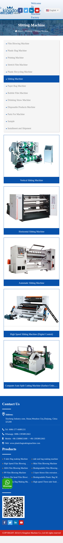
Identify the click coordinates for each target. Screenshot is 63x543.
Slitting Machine (15, 79)
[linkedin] (31, 10)
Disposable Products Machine (21, 107)
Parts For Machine (16, 114)
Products (28, 31)
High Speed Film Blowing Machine (18, 463)
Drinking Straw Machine (19, 100)
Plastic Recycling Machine (20, 72)
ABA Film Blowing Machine (16, 468)
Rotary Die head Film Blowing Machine (20, 477)
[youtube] (37, 10)
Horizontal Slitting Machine (31, 231)
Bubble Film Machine (18, 93)
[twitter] (26, 10)
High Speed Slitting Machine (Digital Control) (31, 334)
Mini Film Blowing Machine (45, 463)
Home (20, 31)
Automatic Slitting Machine (31, 283)
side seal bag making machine (45, 459)
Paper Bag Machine (17, 86)
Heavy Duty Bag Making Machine (18, 482)
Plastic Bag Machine (17, 50)
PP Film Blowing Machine (15, 473)
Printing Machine (16, 57)
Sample (11, 121)
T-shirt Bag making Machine (16, 459)
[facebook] (20, 10)
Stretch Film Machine (18, 64)
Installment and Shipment (19, 128)
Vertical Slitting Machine (31, 180)
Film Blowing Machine (18, 43)
